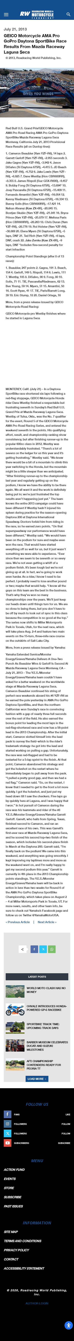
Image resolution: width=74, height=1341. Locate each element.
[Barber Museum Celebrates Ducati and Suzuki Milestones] (15, 1045)
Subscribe (64, 1143)
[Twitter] (43, 949)
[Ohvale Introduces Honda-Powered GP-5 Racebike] (15, 1009)
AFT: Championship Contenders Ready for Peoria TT (44, 1064)
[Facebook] (34, 949)
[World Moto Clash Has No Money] (15, 991)
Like (68, 1114)
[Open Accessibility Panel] (69, 1325)
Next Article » (47, 922)
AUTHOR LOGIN (37, 1303)
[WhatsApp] (52, 949)
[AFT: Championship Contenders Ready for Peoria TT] (15, 1064)
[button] (6, 15)
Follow (66, 1124)
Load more (36, 1078)
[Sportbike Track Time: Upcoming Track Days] (15, 1027)
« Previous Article (18, 922)
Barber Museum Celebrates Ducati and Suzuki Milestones (47, 1046)
